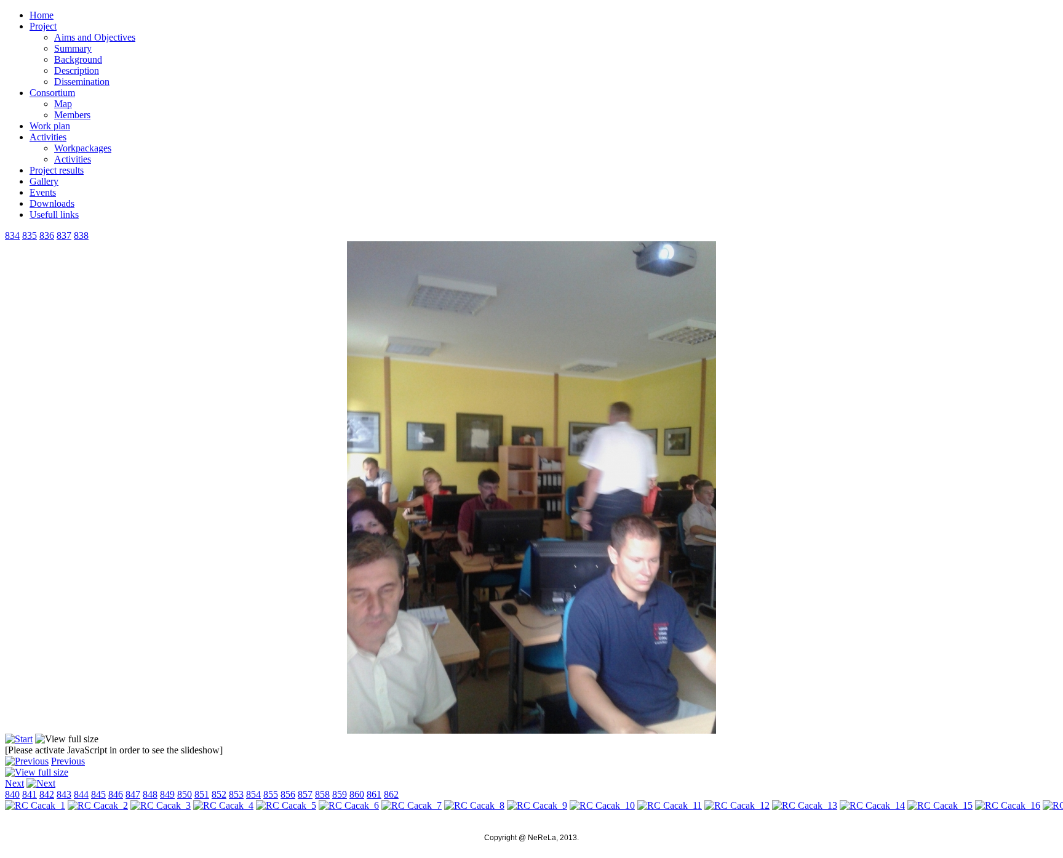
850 (184, 794)
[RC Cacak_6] (531, 730)
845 (98, 794)
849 (167, 794)
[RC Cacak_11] (669, 805)
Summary (73, 48)
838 (81, 235)
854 (253, 794)
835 (29, 235)
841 (29, 794)
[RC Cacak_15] (940, 805)
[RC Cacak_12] (737, 805)
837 (64, 235)
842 (46, 794)
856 (288, 794)
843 (64, 794)
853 (236, 794)
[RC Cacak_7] (411, 805)
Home (42, 15)
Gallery (44, 181)
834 (12, 235)
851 (201, 794)
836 (46, 235)
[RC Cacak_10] (602, 805)
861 (374, 794)
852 (219, 794)
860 (356, 794)
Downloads (52, 203)
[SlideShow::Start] (19, 739)
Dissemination (81, 81)
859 (339, 794)
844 (81, 794)
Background (78, 59)
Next (14, 783)
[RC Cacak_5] (286, 805)
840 (12, 794)
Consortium (52, 92)
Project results (57, 170)
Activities (48, 137)
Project (43, 26)
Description (76, 70)
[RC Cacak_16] (1007, 805)
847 (132, 794)
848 (150, 794)
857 (305, 794)
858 (322, 794)
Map (63, 103)
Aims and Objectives (94, 37)
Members (72, 115)
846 (115, 794)
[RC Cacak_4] (223, 805)
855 (270, 794)
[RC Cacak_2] (98, 805)
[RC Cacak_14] (872, 805)
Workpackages (82, 148)
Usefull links (54, 214)
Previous (68, 761)
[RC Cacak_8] (474, 805)
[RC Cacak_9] (537, 805)
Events (43, 192)
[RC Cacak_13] (804, 805)
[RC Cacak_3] (160, 805)
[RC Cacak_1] (35, 805)
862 (391, 794)
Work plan (50, 126)
